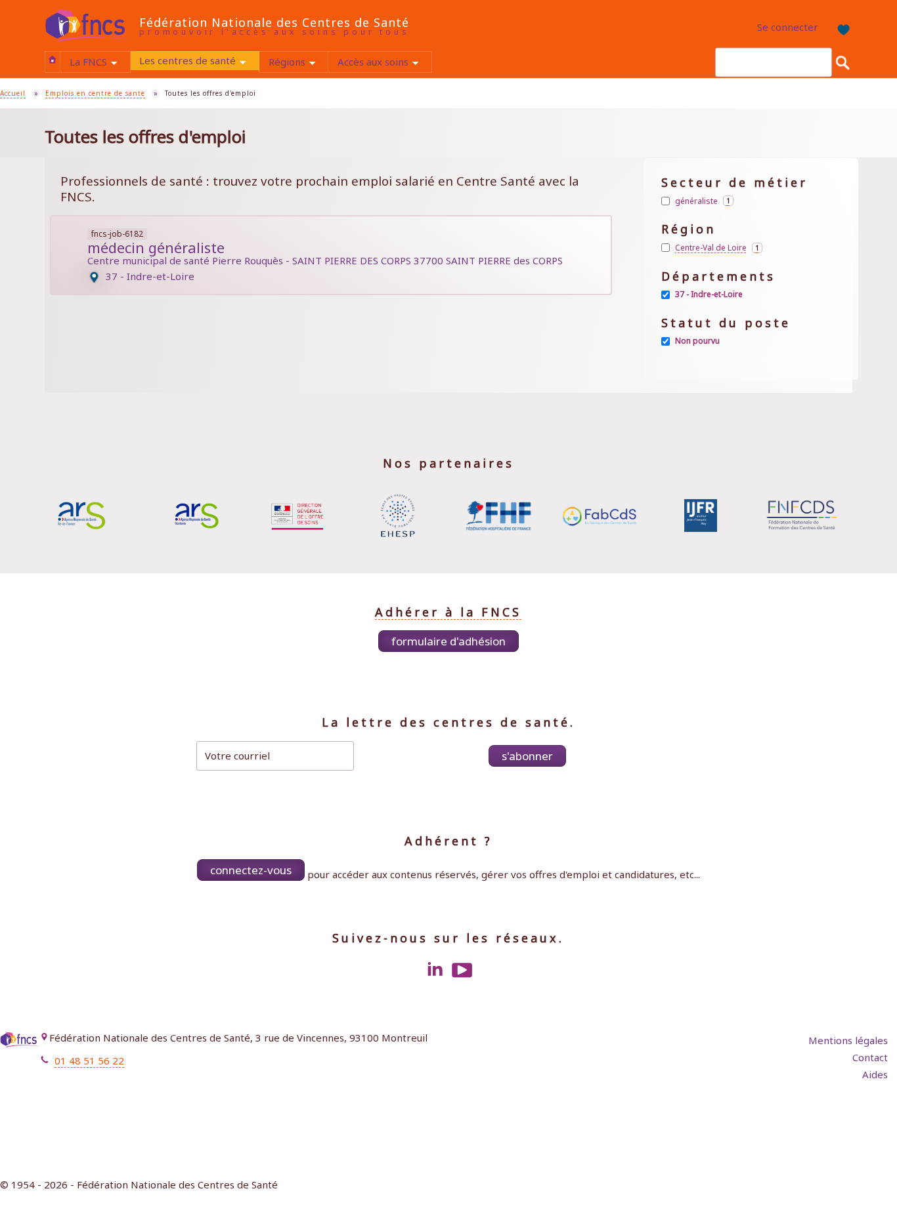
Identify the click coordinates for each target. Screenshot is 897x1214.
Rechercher (842, 62)
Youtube (462, 970)
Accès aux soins (384, 63)
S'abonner (527, 755)
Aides (875, 1074)
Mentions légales (848, 1040)
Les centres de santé (199, 62)
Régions (298, 63)
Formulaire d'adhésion (448, 641)
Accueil (52, 60)
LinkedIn (434, 970)
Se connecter (787, 26)
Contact (870, 1057)
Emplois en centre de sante (95, 93)
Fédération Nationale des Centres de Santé (274, 22)
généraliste (704, 200)
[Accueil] (92, 26)
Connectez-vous (251, 870)
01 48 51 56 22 (89, 1060)
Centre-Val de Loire (718, 248)
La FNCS (99, 63)
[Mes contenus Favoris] (839, 27)
